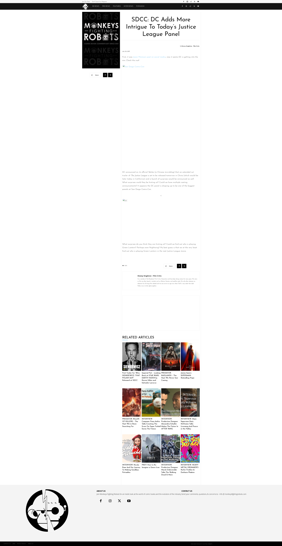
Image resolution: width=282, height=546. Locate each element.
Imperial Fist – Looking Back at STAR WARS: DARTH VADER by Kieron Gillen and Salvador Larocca (151, 378)
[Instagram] (187, 1)
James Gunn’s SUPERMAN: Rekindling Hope (187, 375)
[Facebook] (183, 1)
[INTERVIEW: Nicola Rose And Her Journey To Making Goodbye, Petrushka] (131, 448)
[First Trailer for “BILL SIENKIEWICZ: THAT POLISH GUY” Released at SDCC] (131, 356)
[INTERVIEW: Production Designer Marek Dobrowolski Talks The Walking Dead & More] (170, 448)
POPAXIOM (140, 6)
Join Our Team (86, 1)
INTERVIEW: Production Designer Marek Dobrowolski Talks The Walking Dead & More (169, 470)
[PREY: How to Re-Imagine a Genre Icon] (151, 448)
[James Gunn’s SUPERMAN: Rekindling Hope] (190, 356)
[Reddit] (191, 1)
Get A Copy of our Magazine (99, 1)
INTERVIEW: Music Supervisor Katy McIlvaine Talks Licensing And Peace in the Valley (189, 424)
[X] (194, 1)
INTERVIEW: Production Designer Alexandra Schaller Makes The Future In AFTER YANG (169, 424)
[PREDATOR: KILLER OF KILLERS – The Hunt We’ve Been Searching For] (131, 402)
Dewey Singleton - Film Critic (190, 46)
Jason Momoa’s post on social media (149, 57)
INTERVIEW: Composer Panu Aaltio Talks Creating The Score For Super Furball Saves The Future (151, 424)
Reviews (95, 6)
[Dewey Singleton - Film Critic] (178, 46)
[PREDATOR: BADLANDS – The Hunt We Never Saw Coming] (170, 356)
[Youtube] (198, 1)
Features (117, 6)
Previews (106, 6)
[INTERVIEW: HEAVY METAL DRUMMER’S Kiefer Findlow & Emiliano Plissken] (190, 448)
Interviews (128, 6)
